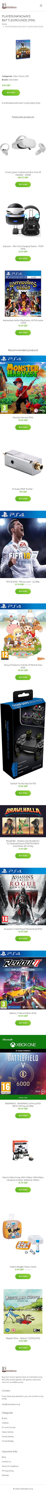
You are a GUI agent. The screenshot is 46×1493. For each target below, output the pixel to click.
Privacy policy (8, 1471)
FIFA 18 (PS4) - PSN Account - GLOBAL (23, 582)
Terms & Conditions (10, 1466)
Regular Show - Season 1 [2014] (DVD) (23, 1338)
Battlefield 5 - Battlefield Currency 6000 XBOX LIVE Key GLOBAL (23, 1104)
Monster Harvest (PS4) (23, 417)
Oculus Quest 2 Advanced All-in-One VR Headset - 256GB (23, 173)
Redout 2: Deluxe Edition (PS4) (23, 1013)
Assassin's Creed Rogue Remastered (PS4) (23, 929)
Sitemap (5, 1475)
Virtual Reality (7, 1441)
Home (4, 24)
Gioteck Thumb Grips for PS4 (23, 783)
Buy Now (11, 92)
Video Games (19, 76)
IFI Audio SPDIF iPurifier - (23, 489)
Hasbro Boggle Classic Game (23, 1267)
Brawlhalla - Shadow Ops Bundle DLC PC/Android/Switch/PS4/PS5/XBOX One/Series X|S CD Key (23, 843)
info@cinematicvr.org (11, 1404)
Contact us (6, 1461)
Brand (4, 1418)
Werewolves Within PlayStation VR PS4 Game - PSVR (23, 321)
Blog (4, 1457)
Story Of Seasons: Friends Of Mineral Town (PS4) (23, 666)
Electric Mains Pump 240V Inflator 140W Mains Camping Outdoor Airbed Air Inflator (23, 1178)
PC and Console (8, 1427)
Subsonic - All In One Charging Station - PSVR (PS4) (23, 247)
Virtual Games (8, 1436)
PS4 (27, 76)
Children (5, 1423)
